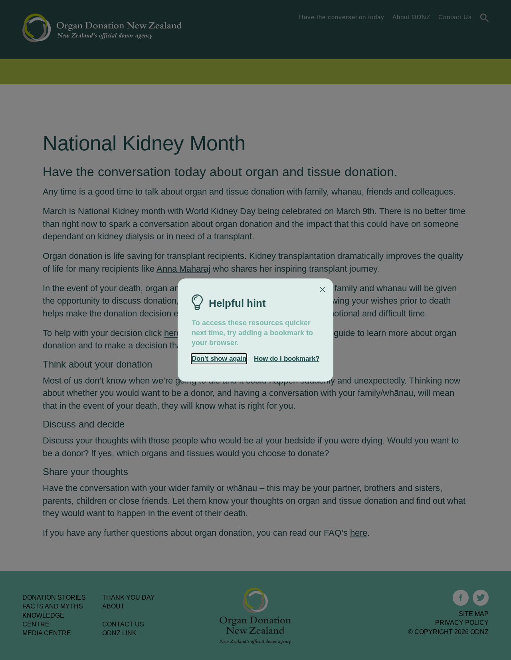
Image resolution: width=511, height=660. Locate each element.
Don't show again (219, 358)
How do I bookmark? (286, 358)
